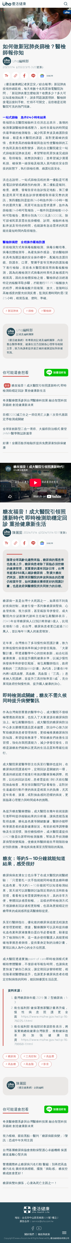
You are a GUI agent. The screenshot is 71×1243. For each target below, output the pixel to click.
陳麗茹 (17, 532)
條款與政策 (44, 1234)
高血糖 (12, 1064)
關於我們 (29, 1234)
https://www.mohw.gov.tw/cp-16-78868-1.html (41, 1041)
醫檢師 (47, 311)
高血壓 (50, 1056)
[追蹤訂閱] (42, 75)
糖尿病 (12, 1056)
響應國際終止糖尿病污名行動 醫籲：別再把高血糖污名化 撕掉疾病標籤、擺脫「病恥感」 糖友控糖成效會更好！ (35, 1168)
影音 (46, 1064)
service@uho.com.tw (42, 1221)
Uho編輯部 (20, 61)
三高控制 (31, 1056)
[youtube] (39, 1229)
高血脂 (30, 1064)
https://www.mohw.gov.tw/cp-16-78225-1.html (41, 1018)
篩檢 (31, 311)
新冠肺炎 (13, 311)
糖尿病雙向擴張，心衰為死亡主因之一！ (30, 1183)
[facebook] (33, 1229)
